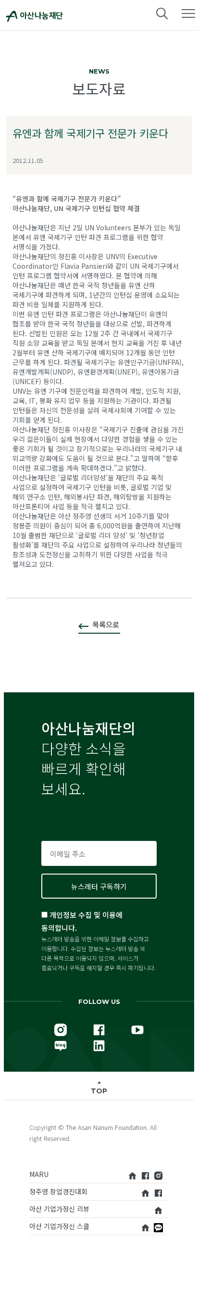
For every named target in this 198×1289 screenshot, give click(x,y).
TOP (99, 1091)
